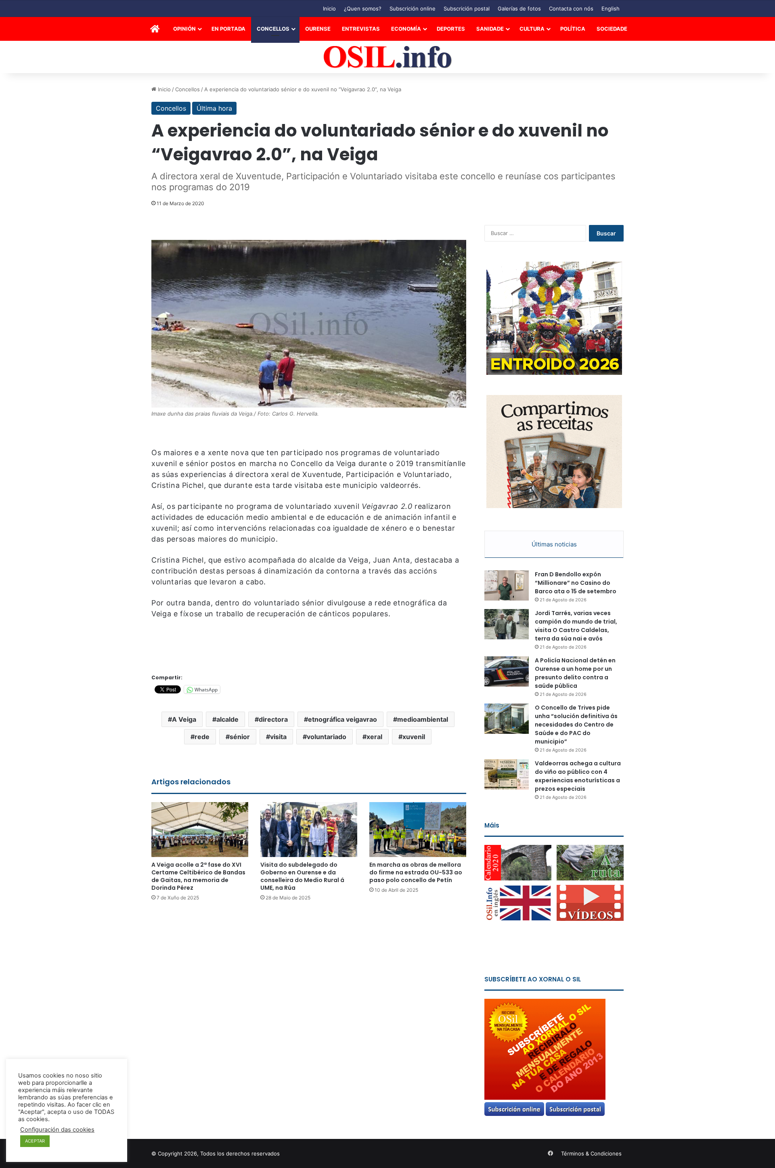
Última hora (214, 108)
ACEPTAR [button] (35, 1141)
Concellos (273, 28)
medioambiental (422, 719)
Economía (406, 28)
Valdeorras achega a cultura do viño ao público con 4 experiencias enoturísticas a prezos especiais (578, 776)
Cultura (532, 28)
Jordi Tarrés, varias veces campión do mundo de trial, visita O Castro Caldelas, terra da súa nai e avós (576, 626)
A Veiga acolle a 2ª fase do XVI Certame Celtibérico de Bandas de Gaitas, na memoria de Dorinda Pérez (198, 876)
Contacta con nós (571, 8)
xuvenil (413, 737)
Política (572, 28)
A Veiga (184, 719)
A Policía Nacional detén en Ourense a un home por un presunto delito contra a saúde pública (575, 673)
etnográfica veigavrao (342, 719)
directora (273, 719)
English (610, 8)
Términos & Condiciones (591, 1153)
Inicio (329, 8)
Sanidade (490, 28)
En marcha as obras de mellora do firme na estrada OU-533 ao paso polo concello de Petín (415, 872)
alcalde (227, 719)
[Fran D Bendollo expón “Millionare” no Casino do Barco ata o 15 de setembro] (506, 585)
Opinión (184, 28)
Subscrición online (413, 8)
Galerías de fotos (519, 8)
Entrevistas (361, 28)
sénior (240, 737)
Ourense (318, 28)
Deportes (451, 28)
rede (202, 737)
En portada (228, 28)
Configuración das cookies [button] (57, 1129)
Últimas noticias (554, 544)
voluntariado (326, 737)
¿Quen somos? (362, 8)
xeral (374, 737)
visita (278, 737)
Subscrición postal (467, 8)
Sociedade (612, 28)
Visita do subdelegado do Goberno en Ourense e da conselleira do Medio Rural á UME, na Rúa (302, 876)
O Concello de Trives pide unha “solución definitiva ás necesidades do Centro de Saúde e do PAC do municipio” (576, 725)
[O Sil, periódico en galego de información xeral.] (387, 57)
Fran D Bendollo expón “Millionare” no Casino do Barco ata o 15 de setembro (575, 582)
